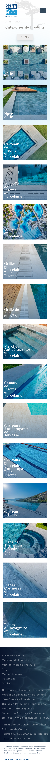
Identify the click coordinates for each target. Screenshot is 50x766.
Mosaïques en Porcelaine (18, 699)
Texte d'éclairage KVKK (17, 738)
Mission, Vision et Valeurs (18, 664)
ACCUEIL (8, 22)
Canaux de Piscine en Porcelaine (23, 713)
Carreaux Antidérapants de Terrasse (26, 718)
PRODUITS (18, 22)
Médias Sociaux (12, 674)
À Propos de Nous (13, 655)
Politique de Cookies (15, 729)
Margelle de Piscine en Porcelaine (24, 694)
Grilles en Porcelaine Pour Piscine (24, 704)
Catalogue (9, 678)
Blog (5, 669)
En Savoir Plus (23, 759)
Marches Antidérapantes (18, 708)
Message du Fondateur (17, 660)
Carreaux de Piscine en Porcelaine (24, 690)
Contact (7, 683)
